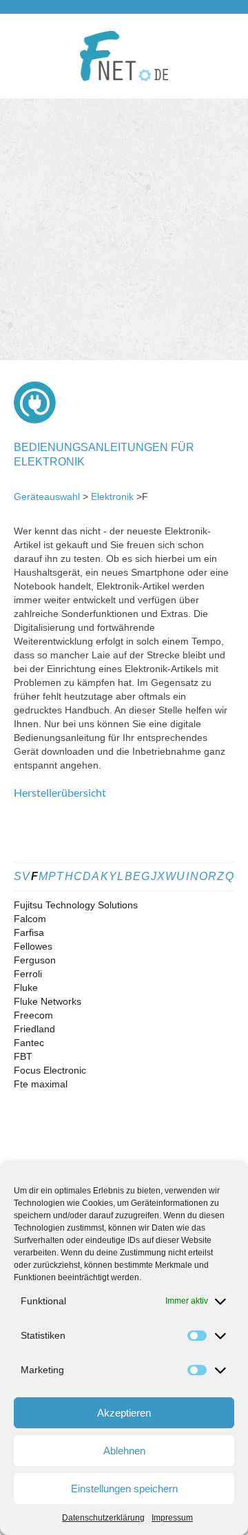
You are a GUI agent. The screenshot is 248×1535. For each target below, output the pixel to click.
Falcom (30, 918)
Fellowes (33, 946)
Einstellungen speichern (124, 1488)
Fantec (29, 1042)
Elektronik (112, 496)
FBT (23, 1056)
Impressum (172, 1518)
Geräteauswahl (47, 496)
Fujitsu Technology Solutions (76, 904)
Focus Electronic (50, 1070)
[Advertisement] (124, 229)
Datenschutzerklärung (103, 1518)
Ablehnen (124, 1450)
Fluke (26, 987)
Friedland (34, 1028)
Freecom (33, 1015)
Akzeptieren (124, 1413)
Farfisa (29, 932)
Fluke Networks (47, 1001)
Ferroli (28, 973)
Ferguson (35, 959)
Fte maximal (41, 1083)
